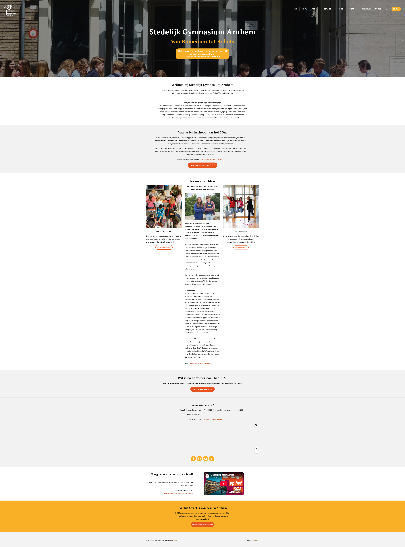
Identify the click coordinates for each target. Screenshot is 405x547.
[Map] (202, 438)
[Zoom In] (256, 448)
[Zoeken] (386, 9)
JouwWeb (256, 540)
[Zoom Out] (256, 451)
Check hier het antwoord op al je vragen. (178, 493)
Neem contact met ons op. (213, 419)
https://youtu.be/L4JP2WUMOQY (212, 159)
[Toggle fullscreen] (256, 425)
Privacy (174, 540)
